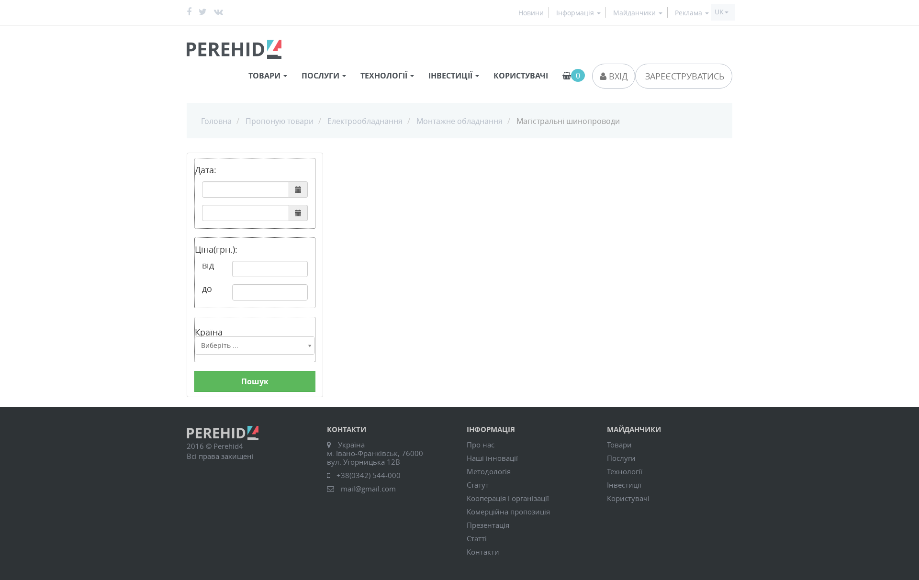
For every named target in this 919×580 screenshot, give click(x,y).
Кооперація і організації (508, 498)
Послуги (621, 458)
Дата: (205, 170)
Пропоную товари (280, 121)
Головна (216, 121)
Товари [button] (265, 75)
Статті (477, 538)
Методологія (489, 471)
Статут (478, 485)
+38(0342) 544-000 (368, 475)
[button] (721, 12)
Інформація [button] (576, 13)
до (207, 288)
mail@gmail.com (368, 488)
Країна (209, 331)
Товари (619, 444)
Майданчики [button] (635, 13)
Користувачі (520, 75)
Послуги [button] (321, 75)
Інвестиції (624, 485)
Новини (531, 13)
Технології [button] (384, 75)
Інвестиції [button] (451, 75)
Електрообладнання (365, 121)
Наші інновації (492, 458)
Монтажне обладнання (459, 121)
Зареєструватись (684, 76)
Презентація (488, 525)
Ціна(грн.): (216, 249)
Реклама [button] (689, 13)
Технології (624, 471)
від (208, 265)
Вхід (617, 76)
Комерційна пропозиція (508, 511)
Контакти (483, 552)
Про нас (480, 444)
